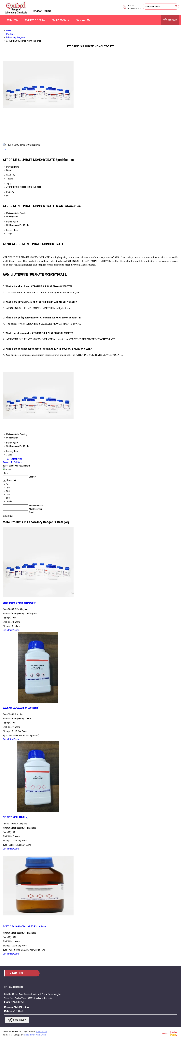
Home (8, 30)
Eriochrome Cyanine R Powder (19, 602)
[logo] (16, 13)
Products (10, 34)
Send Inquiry (171, 19)
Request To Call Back (12, 462)
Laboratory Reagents (15, 37)
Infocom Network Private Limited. (35, 1035)
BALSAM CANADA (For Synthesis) (21, 707)
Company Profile (35, 20)
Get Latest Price (14, 459)
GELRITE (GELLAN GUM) (15, 817)
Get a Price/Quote (11, 630)
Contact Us (83, 20)
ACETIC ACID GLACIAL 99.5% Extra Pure (24, 926)
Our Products (60, 20)
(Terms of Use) (41, 1032)
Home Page (12, 20)
